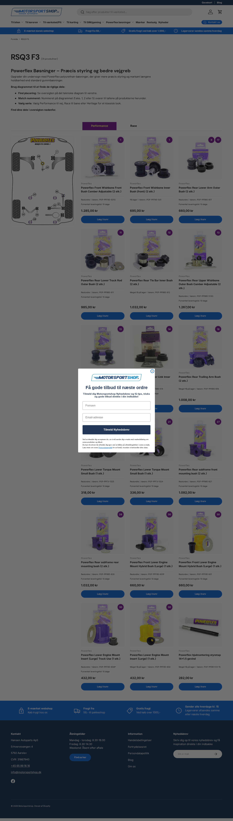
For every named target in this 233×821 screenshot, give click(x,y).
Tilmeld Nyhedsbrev (116, 429)
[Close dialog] (152, 371)
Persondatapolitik (105, 447)
